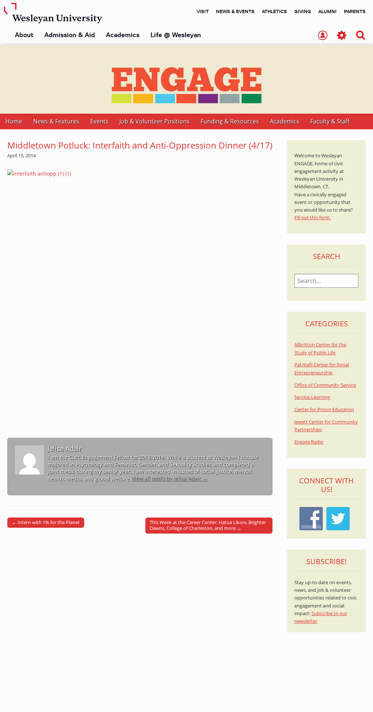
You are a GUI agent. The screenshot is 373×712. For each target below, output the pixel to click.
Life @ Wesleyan (175, 35)
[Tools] (341, 36)
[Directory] (322, 36)
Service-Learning (312, 397)
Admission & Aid (69, 35)
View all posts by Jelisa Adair (170, 478)
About (24, 35)
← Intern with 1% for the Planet (46, 522)
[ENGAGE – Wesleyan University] (186, 79)
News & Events (235, 11)
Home (13, 121)
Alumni (327, 11)
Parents (355, 11)
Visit (203, 11)
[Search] (360, 36)
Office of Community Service (325, 385)
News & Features (56, 121)
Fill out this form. (312, 218)
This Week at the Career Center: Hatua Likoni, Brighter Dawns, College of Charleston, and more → (208, 525)
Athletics (274, 11)
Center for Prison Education (324, 409)
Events (99, 121)
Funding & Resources (230, 121)
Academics (123, 35)
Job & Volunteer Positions (154, 121)
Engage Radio (308, 442)
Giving (302, 11)
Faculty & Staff (330, 121)
